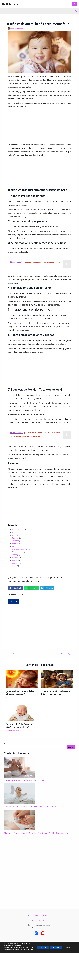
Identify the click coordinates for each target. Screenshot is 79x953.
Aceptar (43, 947)
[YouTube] (42, 933)
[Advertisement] (43, 125)
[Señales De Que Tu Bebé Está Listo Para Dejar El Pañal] (19, 793)
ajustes (6, 951)
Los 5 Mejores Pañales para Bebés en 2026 (24, 780)
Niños (14, 555)
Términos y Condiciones (37, 915)
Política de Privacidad (36, 920)
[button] (13, 601)
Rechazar (56, 947)
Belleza (15, 535)
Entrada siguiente (69, 654)
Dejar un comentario (13, 698)
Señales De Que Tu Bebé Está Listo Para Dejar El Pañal (30, 806)
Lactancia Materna (19, 549)
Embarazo (16, 543)
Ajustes (68, 947)
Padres (15, 557)
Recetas (15, 563)
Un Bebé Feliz (10, 4)
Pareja (14, 560)
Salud (14, 566)
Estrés (14, 546)
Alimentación (17, 529)
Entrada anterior (10, 654)
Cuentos (15, 541)
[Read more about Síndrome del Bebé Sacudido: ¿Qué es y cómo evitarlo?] (22, 712)
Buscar (6, 744)
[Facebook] (36, 933)
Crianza (15, 538)
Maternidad (16, 552)
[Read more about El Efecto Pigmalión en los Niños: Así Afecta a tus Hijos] (57, 679)
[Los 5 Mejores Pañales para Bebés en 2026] (19, 767)
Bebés (14, 532)
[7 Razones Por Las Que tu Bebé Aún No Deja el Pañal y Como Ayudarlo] (19, 820)
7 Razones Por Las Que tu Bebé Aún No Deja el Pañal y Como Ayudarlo (37, 833)
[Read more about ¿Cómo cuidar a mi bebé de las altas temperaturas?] (22, 679)
